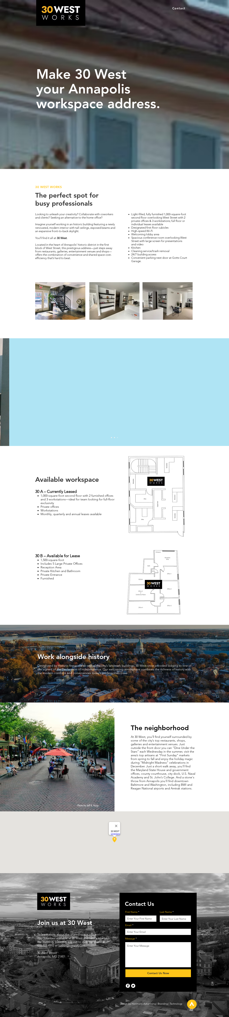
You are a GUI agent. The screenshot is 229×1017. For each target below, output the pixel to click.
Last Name (166, 912)
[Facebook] (128, 986)
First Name (131, 912)
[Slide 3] (111, 437)
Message (130, 938)
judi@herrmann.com (72, 945)
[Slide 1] (117, 437)
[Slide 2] (114, 437)
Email (128, 925)
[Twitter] (133, 986)
